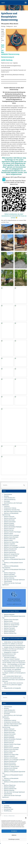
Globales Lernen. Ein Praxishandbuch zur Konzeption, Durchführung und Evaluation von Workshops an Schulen (13, 649)
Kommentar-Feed (8, 809)
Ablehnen (14, 835)
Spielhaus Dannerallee (10, 521)
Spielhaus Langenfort (9, 544)
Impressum (22, 842)
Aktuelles (6, 496)
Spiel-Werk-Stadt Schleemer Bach (13, 511)
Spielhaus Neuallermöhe (10, 549)
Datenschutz (18, 604)
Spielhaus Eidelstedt (9, 525)
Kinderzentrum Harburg (10, 508)
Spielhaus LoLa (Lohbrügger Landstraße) (14, 547)
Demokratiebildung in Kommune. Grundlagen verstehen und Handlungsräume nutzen (13, 672)
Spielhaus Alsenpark (9, 516)
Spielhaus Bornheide (9, 520)
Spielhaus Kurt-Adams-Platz (11, 542)
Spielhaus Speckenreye (10, 552)
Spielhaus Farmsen (9, 530)
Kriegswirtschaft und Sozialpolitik (12, 688)
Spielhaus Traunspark (9, 557)
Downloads (7, 501)
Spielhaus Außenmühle (10, 518)
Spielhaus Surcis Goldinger (11, 555)
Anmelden (6, 805)
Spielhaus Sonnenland (9, 550)
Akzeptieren (14, 831)
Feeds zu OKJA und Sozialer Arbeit (14, 638)
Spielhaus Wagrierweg (9, 572)
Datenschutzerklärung (15, 842)
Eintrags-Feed (7, 807)
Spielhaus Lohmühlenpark (10, 545)
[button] (26, 818)
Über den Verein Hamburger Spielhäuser (14, 579)
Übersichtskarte (8, 494)
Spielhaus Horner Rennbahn (11, 537)
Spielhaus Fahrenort (9, 528)
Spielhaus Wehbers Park (10, 576)
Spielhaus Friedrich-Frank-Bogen (12, 532)
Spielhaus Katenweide (9, 538)
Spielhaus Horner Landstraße (11, 535)
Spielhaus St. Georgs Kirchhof (11, 554)
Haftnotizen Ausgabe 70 (10, 657)
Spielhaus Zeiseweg (9, 578)
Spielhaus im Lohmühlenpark (11, 623)
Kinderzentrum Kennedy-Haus (12, 509)
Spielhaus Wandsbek (9, 574)
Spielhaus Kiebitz (8, 540)
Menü (3, 2)
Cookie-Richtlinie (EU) (9, 497)
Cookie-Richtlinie (7, 842)
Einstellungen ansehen (14, 839)
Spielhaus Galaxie (8, 533)
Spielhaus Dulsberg (9, 523)
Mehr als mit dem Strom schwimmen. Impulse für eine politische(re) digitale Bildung (12, 684)
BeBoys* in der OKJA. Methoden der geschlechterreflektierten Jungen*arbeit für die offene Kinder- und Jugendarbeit (13, 667)
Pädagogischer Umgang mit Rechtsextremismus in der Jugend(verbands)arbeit (10, 654)
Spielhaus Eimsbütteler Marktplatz (12, 526)
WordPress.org (7, 811)
